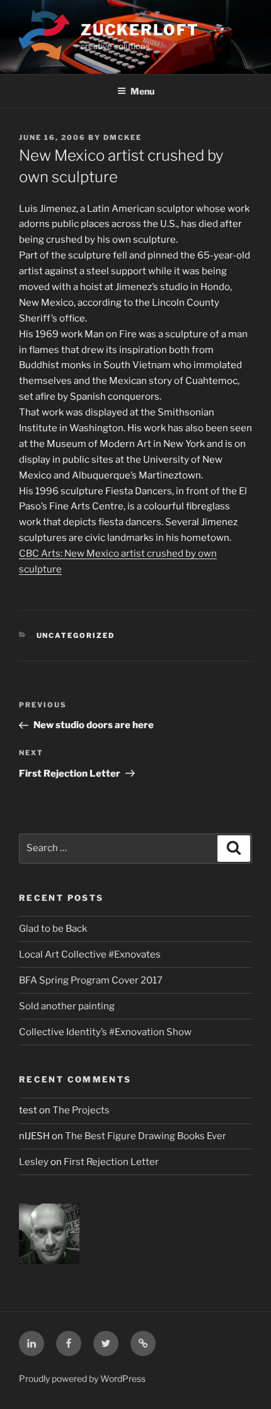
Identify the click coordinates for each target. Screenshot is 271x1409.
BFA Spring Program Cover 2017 (91, 980)
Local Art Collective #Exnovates (90, 954)
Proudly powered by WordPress (82, 1378)
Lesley (34, 1162)
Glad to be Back (53, 928)
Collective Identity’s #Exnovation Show (105, 1032)
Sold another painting (67, 1006)
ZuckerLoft (140, 30)
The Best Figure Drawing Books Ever (145, 1136)
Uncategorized (76, 635)
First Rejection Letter (111, 1162)
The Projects (81, 1110)
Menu (142, 91)
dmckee (122, 137)
